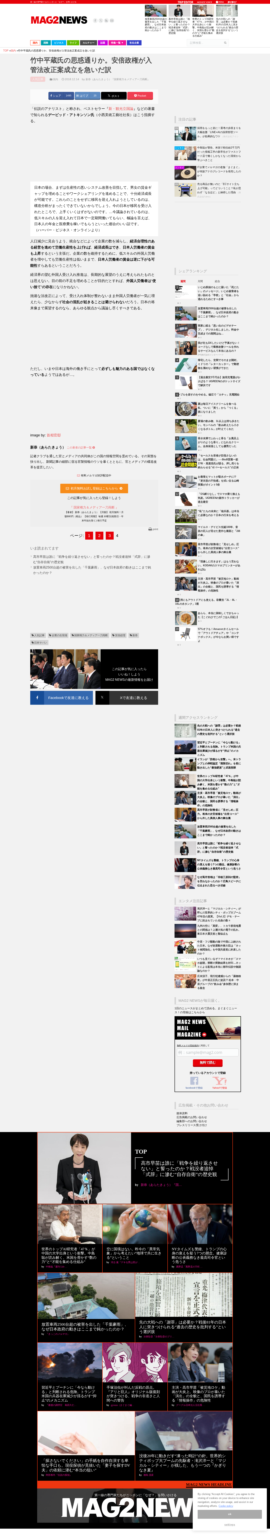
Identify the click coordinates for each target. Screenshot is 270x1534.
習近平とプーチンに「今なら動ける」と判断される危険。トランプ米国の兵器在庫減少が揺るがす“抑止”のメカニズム (69, 1393)
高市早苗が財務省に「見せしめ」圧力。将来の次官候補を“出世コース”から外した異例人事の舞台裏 (218, 548)
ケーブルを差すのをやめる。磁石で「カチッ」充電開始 (207, 394)
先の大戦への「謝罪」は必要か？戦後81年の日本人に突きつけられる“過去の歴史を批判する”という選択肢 (227, 26)
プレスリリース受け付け (192, 1125)
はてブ (83, 95)
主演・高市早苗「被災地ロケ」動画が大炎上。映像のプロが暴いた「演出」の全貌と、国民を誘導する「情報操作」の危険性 (198, 1393)
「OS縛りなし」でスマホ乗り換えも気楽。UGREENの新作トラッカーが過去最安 (219, 497)
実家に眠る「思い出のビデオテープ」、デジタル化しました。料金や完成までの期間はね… (218, 329)
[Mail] (112, 20)
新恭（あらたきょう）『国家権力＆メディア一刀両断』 (118, 79)
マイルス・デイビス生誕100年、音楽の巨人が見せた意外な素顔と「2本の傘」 (219, 531)
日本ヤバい (40, 642)
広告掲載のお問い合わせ (192, 1117)
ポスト (115, 95)
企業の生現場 (59, 635)
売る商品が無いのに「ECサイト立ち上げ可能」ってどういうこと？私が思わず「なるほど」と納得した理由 (219, 188)
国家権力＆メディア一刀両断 (91, 635)
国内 (55, 79)
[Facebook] (95, 20)
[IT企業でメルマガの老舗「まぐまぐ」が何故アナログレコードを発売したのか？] (186, 178)
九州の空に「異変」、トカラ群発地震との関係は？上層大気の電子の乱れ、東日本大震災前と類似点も (219, 929)
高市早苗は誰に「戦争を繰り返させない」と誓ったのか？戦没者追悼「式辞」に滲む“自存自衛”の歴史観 (179, 26)
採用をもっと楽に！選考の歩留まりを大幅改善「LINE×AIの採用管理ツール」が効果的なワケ (219, 132)
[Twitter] (100, 20)
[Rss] (106, 20)
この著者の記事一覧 (80, 447)
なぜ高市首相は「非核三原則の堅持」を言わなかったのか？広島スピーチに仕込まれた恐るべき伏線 (219, 881)
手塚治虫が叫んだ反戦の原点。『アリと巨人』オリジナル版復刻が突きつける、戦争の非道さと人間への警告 (133, 1393)
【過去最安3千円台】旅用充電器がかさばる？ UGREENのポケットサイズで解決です (219, 381)
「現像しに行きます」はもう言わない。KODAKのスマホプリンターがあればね (219, 565)
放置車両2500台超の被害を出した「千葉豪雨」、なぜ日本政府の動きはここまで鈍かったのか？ (156, 25)
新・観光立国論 (121, 109)
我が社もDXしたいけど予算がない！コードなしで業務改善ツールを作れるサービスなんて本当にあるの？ (219, 346)
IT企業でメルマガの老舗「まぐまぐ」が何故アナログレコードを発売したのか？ (219, 171)
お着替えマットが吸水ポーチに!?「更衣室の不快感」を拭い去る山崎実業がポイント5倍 (218, 480)
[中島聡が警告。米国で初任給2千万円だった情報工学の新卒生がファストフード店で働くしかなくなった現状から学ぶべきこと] (186, 159)
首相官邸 (54, 435)
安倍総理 (120, 635)
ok (229, 1514)
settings (229, 1524)
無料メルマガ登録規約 (188, 1045)
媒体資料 (182, 1113)
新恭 (135, 635)
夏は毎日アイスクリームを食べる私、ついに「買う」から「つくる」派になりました (218, 407)
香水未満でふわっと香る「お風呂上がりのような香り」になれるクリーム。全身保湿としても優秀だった (218, 442)
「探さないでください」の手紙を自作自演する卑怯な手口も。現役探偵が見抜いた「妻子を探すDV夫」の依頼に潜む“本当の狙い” (86, 1465)
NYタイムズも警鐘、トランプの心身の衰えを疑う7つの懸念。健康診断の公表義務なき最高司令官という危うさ (219, 864)
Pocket (141, 95)
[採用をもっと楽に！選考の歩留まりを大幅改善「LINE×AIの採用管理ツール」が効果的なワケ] (186, 139)
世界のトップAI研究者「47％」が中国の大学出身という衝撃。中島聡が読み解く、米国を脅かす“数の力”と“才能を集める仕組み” (203, 27)
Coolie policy (226, 1505)
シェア (56, 95)
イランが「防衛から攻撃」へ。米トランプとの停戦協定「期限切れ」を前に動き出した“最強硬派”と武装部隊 (219, 763)
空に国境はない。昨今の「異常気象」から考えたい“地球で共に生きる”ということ (134, 1253)
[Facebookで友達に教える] (61, 691)
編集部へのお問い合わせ (192, 1121)
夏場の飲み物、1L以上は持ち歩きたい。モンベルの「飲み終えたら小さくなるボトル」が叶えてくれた (218, 425)
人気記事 (39, 635)
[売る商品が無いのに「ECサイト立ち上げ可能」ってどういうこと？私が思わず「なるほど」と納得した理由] (186, 195)
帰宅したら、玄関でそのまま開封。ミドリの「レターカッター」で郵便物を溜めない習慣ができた (218, 364)
